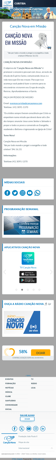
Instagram (35, 429)
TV (32, 379)
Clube (8, 396)
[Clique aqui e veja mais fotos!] (22, 225)
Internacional (24, 448)
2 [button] (22, 290)
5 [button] (39, 290)
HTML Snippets (17, 459)
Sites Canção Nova (52, 3)
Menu (47, 3)
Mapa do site (24, 442)
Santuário (10, 401)
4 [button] (34, 290)
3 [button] (28, 290)
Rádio (34, 383)
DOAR (27, 419)
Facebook (14, 429)
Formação (10, 383)
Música (8, 392)
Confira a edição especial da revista (28, 358)
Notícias (9, 388)
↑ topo (28, 376)
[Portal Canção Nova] (7, 3)
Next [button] (51, 272)
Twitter (21, 429)
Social (8, 409)
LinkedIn (42, 429)
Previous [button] (5, 272)
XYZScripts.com (38, 459)
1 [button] (16, 290)
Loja (33, 388)
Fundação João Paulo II (28, 436)
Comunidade (11, 405)
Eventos (9, 379)
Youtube (28, 429)
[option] (28, 262)
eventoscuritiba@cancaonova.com (26, 103)
